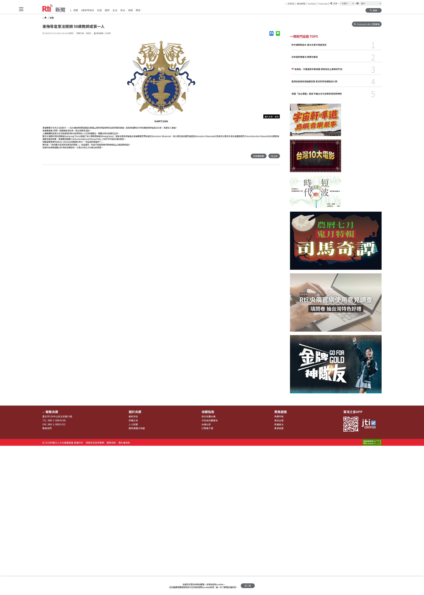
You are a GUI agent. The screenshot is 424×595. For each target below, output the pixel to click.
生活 (115, 10)
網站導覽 (302, 3)
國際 (107, 10)
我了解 (248, 585)
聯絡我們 (47, 428)
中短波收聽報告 (210, 420)
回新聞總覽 (258, 156)
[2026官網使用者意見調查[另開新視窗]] (336, 304)
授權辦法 (279, 424)
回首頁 (291, 3)
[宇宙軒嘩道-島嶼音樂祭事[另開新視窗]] (315, 122)
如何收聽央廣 (208, 416)
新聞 (51, 17)
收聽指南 (208, 411)
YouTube (312, 3)
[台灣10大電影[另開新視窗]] (315, 158)
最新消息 (133, 416)
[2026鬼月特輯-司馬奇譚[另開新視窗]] (336, 243)
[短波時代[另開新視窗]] (315, 194)
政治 (122, 10)
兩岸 (138, 10)
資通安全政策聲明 (95, 442)
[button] (21, 9)
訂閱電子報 (207, 428)
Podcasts (323, 3)
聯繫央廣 (52, 411)
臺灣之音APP (352, 411)
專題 (130, 10)
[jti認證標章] (370, 424)
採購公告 (133, 420)
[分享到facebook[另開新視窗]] (271, 33)
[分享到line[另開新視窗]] (278, 33)
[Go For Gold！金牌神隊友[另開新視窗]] (336, 366)
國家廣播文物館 (137, 428)
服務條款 (111, 442)
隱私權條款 (124, 442)
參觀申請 (279, 416)
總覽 (75, 10)
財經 (99, 10)
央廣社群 (206, 424)
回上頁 (274, 156)
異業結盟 (279, 428)
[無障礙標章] (372, 442)
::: (286, 3)
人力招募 (133, 424)
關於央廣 (135, 411)
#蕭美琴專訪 (87, 10)
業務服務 (280, 411)
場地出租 (279, 420)
